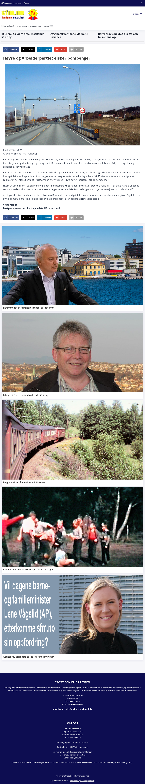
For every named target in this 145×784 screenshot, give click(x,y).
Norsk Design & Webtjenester (82, 780)
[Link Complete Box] (72, 268)
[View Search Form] (141, 3)
